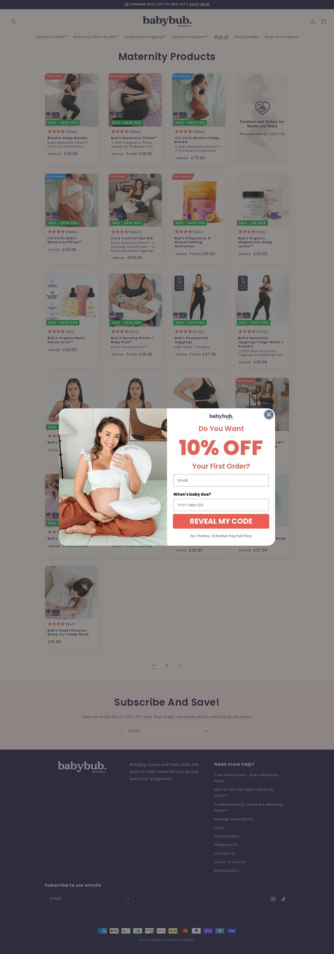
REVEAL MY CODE (221, 521)
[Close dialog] (269, 414)
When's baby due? (192, 494)
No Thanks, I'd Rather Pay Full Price (221, 535)
